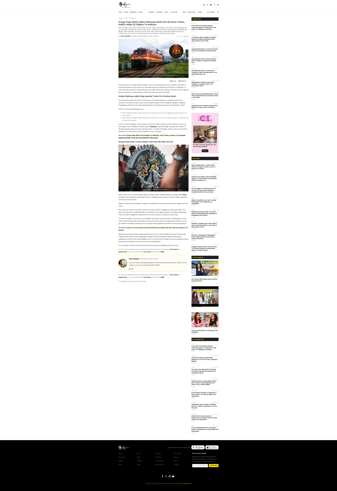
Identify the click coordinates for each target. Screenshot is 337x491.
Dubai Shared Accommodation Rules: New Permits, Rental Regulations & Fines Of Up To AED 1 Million (204, 382)
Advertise (158, 457)
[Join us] (173, 81)
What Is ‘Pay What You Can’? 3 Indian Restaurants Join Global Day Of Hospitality (203, 201)
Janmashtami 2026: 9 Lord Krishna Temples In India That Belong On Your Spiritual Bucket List (204, 72)
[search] (217, 12)
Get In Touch (178, 453)
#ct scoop (193, 23)
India (184, 12)
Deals (166, 12)
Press (138, 464)
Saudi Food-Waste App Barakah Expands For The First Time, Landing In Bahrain (204, 359)
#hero (192, 277)
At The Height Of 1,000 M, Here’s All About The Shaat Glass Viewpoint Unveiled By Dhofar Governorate (203, 190)
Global (199, 12)
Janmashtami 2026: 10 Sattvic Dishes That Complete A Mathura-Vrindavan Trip (203, 60)
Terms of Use (159, 464)
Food (120, 12)
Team (175, 461)
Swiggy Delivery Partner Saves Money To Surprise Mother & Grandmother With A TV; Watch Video (204, 248)
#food (192, 103)
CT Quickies (173, 12)
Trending (151, 12)
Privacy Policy (159, 461)
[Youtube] (211, 5)
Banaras (154, 126)
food (171, 249)
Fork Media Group (185, 483)
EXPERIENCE (133, 12)
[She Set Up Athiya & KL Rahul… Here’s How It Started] (205, 293)
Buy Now (205, 150)
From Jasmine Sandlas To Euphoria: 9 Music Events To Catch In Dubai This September (203, 394)
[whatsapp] (182, 36)
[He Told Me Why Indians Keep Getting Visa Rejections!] (205, 268)
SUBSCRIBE (213, 465)
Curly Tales (147, 252)
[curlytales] (123, 449)
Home (120, 18)
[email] (188, 36)
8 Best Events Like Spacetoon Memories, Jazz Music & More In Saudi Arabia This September (204, 417)
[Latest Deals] (205, 123)
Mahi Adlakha (126, 36)
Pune (185, 195)
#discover (193, 186)
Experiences (122, 457)
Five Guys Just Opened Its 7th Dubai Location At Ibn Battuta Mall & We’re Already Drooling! (203, 371)
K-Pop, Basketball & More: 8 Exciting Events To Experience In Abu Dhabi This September (204, 429)
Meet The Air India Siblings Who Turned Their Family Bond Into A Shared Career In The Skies (204, 95)
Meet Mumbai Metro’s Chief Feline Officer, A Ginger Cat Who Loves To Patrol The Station (203, 166)
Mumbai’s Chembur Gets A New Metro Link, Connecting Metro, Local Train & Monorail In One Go (204, 225)
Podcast (176, 464)
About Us (158, 453)
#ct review (194, 35)
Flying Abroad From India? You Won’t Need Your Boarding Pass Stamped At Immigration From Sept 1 (204, 213)
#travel (193, 47)
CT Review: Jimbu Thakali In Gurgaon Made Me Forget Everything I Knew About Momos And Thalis (203, 39)
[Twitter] (214, 5)
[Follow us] (183, 81)
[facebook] (177, 36)
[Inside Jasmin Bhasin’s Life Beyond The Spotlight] (205, 319)
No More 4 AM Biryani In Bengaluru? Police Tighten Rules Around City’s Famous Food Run (203, 236)
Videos (141, 12)
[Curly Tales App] (198, 447)
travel (176, 249)
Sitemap (176, 457)
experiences (122, 252)
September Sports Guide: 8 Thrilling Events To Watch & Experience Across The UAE (204, 406)
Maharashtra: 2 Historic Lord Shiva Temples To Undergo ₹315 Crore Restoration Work (202, 84)
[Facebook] (207, 5)
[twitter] (180, 36)
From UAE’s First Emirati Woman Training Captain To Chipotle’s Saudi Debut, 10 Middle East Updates (203, 27)
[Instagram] (218, 5)
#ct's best (193, 57)
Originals (159, 12)
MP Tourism (211, 12)
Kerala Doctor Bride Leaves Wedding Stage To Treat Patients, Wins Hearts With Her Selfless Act (204, 178)
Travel (126, 12)
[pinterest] (185, 36)
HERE (162, 252)
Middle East (192, 12)
